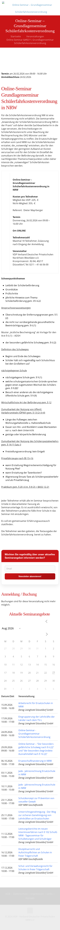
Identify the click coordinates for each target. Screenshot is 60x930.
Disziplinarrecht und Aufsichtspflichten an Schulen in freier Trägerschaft (35, 852)
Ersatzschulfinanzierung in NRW (35, 760)
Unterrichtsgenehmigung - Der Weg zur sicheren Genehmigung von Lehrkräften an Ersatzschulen (37, 815)
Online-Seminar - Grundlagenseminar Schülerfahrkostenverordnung (34, 734)
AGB (8, 893)
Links (50, 893)
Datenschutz (20, 893)
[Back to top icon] (30, 910)
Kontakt (30, 898)
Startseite (16, 36)
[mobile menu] (56, 4)
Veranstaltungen (35, 36)
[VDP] (31, 7)
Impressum (37, 893)
